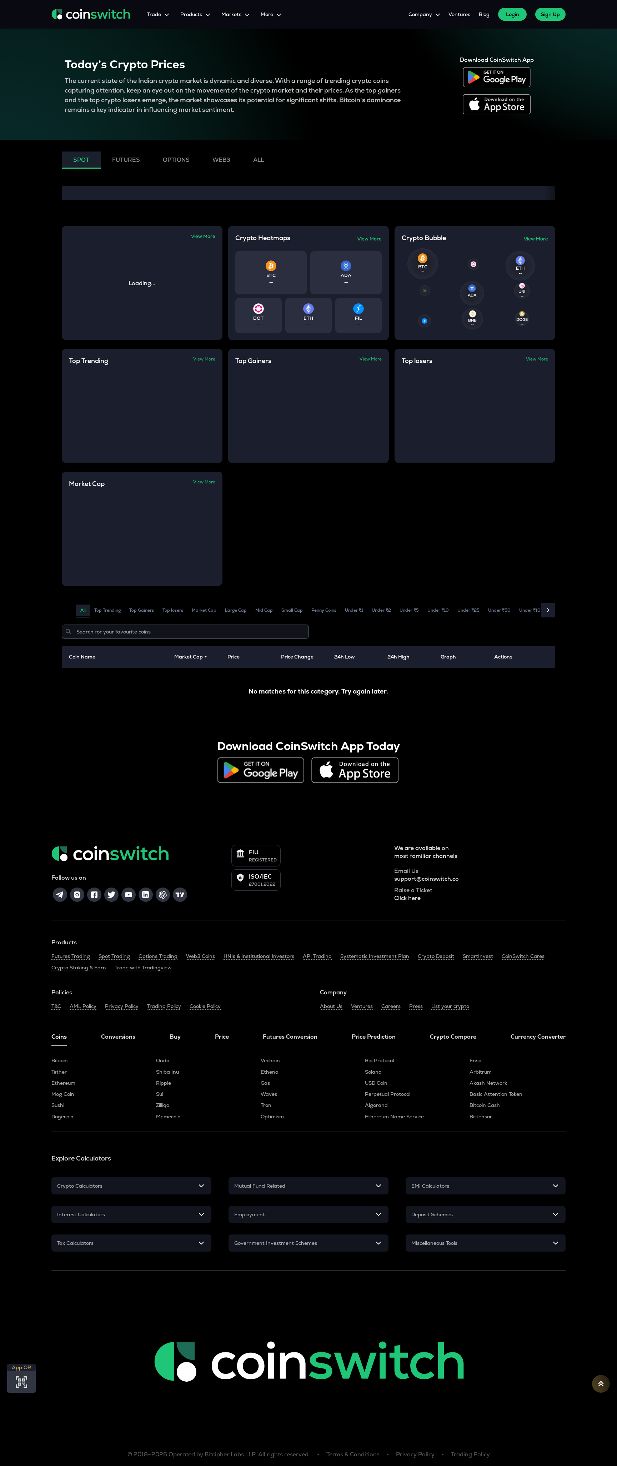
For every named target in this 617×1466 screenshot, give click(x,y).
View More (203, 236)
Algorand (376, 1105)
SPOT (81, 160)
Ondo (162, 1060)
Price (222, 1036)
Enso (475, 1060)
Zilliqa (163, 1105)
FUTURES (126, 160)
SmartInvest (478, 956)
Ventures (459, 14)
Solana (373, 1072)
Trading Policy (164, 1006)
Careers (391, 1006)
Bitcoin (59, 1060)
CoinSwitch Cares (523, 956)
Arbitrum (481, 1072)
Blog (484, 14)
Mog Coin (62, 1094)
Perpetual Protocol (387, 1094)
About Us (331, 1006)
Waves (269, 1094)
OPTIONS (176, 160)
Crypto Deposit (436, 956)
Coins (59, 1036)
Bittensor (481, 1116)
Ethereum (63, 1083)
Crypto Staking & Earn (78, 967)
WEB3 (221, 160)
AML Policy (83, 1006)
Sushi (57, 1105)
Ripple (163, 1083)
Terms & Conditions (353, 1454)
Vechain (270, 1060)
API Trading (317, 956)
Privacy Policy (122, 1006)
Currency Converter (538, 1036)
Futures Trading (70, 956)
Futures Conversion (290, 1036)
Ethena (270, 1072)
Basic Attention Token (496, 1094)
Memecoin (168, 1116)
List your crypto (450, 1006)
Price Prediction (374, 1036)
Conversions (118, 1036)
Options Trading (158, 956)
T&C (56, 1006)
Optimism (272, 1116)
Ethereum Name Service (394, 1116)
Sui (159, 1094)
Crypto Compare (453, 1036)
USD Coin (376, 1083)
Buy (175, 1036)
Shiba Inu (167, 1072)
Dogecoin (62, 1116)
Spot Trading (114, 956)
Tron (266, 1105)
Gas (265, 1083)
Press (416, 1006)
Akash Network (488, 1083)
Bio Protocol (379, 1060)
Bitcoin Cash (485, 1105)
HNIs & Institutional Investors (259, 956)
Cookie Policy (205, 1006)
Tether (59, 1072)
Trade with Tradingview (143, 967)
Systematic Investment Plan (374, 956)
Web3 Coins (200, 956)
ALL (258, 160)
